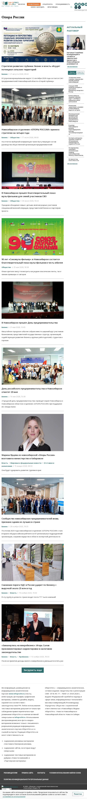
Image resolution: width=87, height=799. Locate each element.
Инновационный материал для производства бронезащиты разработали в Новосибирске (74, 117)
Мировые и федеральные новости (25, 463)
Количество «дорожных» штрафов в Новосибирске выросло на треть (76, 108)
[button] (71, 7)
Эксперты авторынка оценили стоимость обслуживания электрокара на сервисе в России (75, 141)
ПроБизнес (24, 657)
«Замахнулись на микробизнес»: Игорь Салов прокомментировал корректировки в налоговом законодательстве (27, 649)
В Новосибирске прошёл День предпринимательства (30, 322)
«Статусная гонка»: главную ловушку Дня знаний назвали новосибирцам (76, 80)
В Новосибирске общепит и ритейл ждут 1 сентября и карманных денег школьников (74, 99)
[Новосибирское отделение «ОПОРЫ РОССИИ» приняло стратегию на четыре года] (33, 107)
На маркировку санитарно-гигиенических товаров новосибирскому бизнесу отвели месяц (76, 151)
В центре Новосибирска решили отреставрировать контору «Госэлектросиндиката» (76, 129)
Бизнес (5, 74)
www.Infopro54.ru (16, 694)
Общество (15, 137)
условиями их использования (14, 796)
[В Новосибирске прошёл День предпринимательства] (33, 300)
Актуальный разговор (74, 29)
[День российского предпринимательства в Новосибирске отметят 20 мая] (33, 366)
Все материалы (72, 66)
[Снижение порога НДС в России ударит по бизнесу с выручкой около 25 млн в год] (33, 562)
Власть (5, 463)
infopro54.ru (20, 717)
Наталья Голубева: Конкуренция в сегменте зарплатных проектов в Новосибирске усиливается (75, 58)
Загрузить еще (33, 670)
